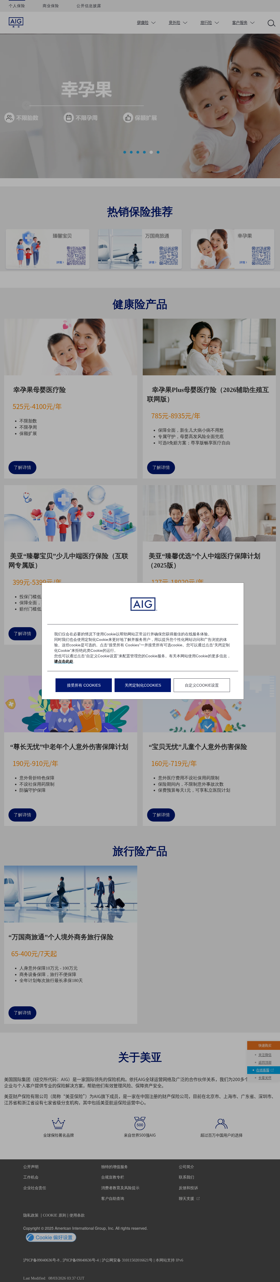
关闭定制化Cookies (143, 685)
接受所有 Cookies (84, 685)
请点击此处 (63, 661)
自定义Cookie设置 (202, 685)
